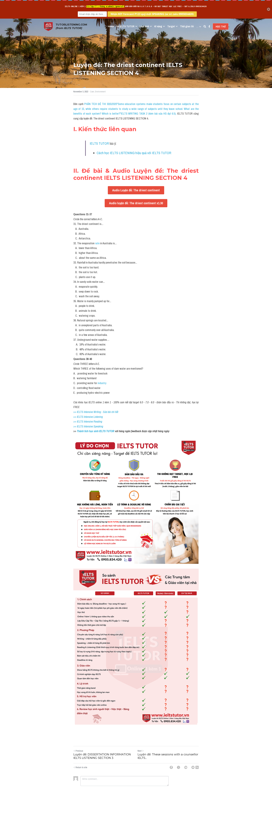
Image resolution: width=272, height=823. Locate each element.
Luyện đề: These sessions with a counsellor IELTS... (168, 756)
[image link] (48, 26)
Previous (79, 750)
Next (140, 750)
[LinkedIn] (185, 767)
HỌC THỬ (221, 26)
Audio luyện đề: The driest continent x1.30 (136, 203)
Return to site (81, 767)
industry (102, 383)
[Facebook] (171, 767)
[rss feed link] (197, 767)
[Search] (205, 26)
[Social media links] (209, 26)
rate (97, 243)
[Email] (193, 767)
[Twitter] (178, 767)
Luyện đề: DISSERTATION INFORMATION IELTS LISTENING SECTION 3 (102, 756)
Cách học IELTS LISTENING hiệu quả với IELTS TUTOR (134, 153)
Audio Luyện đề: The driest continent (136, 190)
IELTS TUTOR (99, 143)
